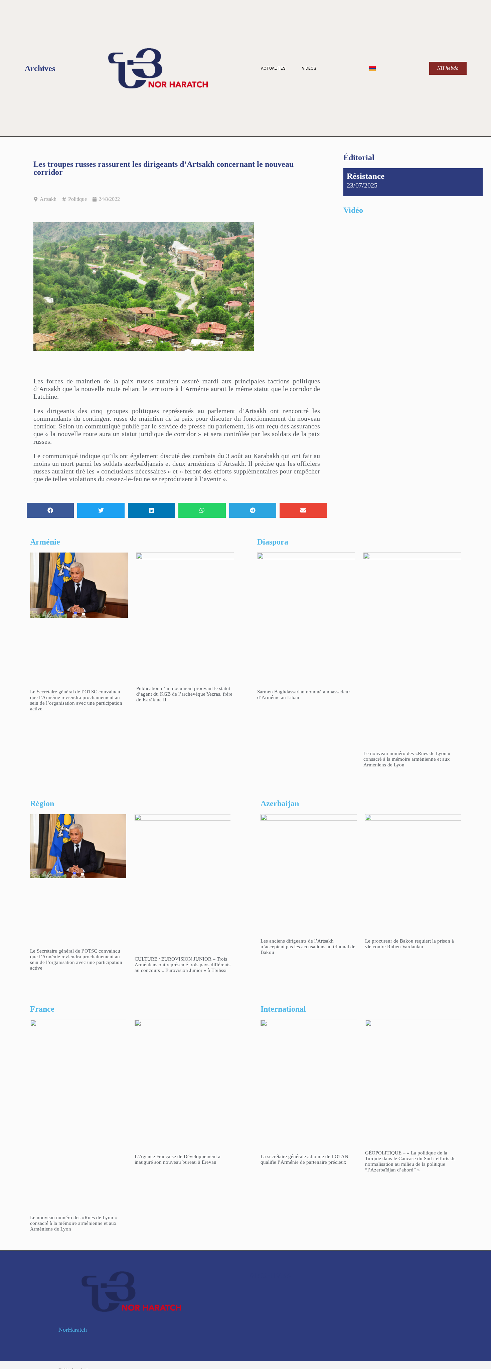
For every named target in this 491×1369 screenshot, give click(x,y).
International (283, 1009)
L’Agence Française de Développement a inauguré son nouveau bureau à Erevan (177, 1159)
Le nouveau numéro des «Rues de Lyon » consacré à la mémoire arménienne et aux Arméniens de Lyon (407, 759)
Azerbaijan (280, 803)
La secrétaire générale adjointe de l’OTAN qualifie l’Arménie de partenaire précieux (304, 1159)
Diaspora (272, 542)
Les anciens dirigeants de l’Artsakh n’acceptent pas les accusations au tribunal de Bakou (308, 946)
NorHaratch (72, 1329)
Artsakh (48, 199)
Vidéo (353, 210)
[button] (50, 510)
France (42, 1009)
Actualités (273, 68)
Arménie (45, 542)
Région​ (42, 803)
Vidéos (309, 68)
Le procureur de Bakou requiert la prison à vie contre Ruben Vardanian (409, 943)
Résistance (365, 176)
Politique (77, 199)
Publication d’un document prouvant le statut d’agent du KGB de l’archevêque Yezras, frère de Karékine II (184, 694)
